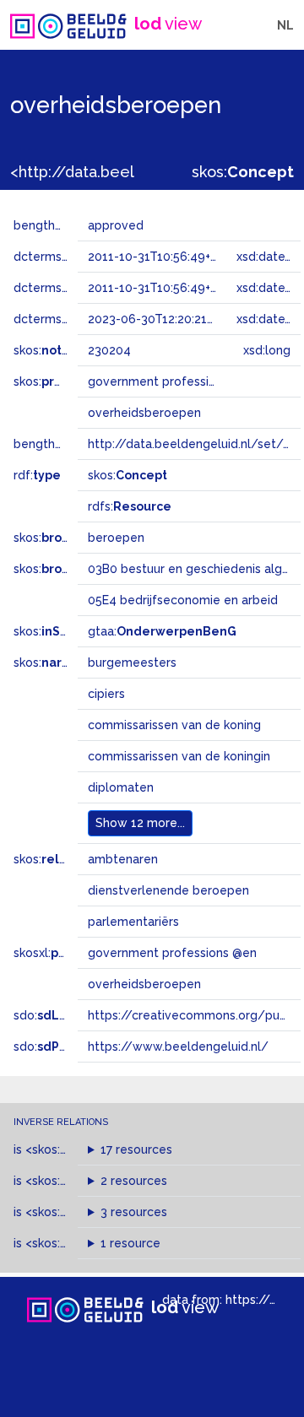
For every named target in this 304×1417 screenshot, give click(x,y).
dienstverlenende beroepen (168, 890)
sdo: (57, 1015)
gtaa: (162, 631)
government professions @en (172, 953)
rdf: (37, 475)
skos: (243, 172)
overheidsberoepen (144, 984)
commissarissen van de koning (174, 725)
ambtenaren (123, 859)
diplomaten (121, 787)
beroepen (116, 537)
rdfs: (129, 506)
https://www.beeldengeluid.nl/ (178, 1046)
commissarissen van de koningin (179, 756)
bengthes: (61, 225)
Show (140, 823)
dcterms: (66, 319)
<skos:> (71, 1149)
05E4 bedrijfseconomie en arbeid (183, 600)
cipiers (106, 693)
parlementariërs (133, 921)
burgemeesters (132, 662)
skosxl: (63, 953)
